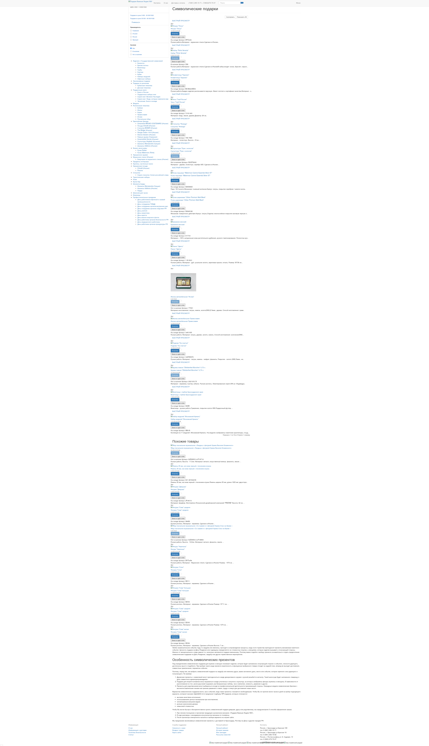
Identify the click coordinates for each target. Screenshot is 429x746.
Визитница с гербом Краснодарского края (186, 394)
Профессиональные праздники (144, 197)
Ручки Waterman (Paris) (145, 152)
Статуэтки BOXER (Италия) (147, 128)
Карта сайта (176, 732)
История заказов (222, 730)
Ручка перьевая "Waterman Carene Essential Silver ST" (190, 175)
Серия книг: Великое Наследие (148, 96)
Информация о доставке (137, 730)
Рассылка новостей (223, 734)
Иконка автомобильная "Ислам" (182, 297)
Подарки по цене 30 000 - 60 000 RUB (142, 18)
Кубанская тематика (144, 85)
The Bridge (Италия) (144, 130)
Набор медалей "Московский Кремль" (184, 419)
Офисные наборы (144, 79)
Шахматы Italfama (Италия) (147, 146)
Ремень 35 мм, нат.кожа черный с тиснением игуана (190, 468)
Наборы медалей (143, 76)
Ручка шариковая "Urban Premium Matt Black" (187, 200)
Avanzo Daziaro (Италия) (146, 135)
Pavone (140, 170)
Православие (142, 114)
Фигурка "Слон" (176, 570)
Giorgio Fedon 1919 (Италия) (148, 132)
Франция (135, 40)
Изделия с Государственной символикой (148, 61)
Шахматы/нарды (139, 184)
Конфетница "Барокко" (179, 77)
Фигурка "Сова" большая (180, 590)
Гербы (139, 70)
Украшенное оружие (140, 155)
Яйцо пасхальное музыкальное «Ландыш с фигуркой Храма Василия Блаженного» (201, 448)
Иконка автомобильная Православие (184, 321)
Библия (140, 108)
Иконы (139, 110)
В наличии (136, 51)
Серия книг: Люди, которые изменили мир (152, 99)
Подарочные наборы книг (146, 94)
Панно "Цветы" (176, 249)
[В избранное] (180, 32)
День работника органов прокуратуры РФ (152, 224)
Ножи (135, 179)
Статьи (131, 734)
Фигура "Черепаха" (178, 549)
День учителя (142, 211)
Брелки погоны (142, 65)
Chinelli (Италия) (143, 168)
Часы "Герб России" (178, 102)
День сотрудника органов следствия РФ (152, 208)
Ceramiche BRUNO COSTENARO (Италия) (152, 123)
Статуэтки (136, 173)
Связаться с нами (178, 728)
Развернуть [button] (136, 22)
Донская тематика (144, 88)
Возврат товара (178, 730)
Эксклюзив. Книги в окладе (147, 101)
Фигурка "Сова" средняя (179, 510)
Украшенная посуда (140, 166)
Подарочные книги (140, 90)
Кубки (139, 74)
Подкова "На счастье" (178, 345)
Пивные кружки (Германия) (147, 137)
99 (242, 17)
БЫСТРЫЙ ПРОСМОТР (181, 20)
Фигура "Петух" (176, 28)
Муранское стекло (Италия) (143, 157)
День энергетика (143, 213)
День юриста (142, 215)
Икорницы (136, 195)
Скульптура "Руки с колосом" (181, 151)
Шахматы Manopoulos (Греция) (148, 143)
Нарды (139, 190)
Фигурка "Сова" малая (179, 632)
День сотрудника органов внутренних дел (152, 206)
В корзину (175, 33)
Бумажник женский (177, 224)
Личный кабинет (222, 728)
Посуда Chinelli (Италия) (146, 126)
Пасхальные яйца (143, 119)
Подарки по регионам (141, 83)
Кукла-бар (136, 181)
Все (134, 48)
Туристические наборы (141, 177)
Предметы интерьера (141, 161)
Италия (135, 34)
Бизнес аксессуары (140, 148)
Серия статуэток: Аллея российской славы (153, 175)
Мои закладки (221, 732)
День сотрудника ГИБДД (146, 204)
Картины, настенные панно (143, 164)
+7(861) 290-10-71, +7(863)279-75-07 (202, 3)
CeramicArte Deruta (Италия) (147, 139)
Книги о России (142, 92)
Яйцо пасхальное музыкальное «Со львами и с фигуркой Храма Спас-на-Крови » (201, 528)
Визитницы (141, 67)
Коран (139, 112)
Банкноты (140, 63)
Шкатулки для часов (140, 193)
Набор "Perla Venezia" (179, 53)
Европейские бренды (140, 121)
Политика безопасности (137, 732)
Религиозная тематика (141, 105)
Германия (136, 31)
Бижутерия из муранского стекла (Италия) (152, 159)
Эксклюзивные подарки (141, 81)
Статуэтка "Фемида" (178, 126)
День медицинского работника (148, 222)
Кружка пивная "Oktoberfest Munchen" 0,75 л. (187, 370)
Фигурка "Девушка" (177, 489)
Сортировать (230, 17)
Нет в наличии (137, 54)
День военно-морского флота (148, 217)
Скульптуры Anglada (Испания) (148, 141)
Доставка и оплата (178, 3)
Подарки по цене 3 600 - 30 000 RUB (142, 15)
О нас (166, 3)
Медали (136, 103)
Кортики (140, 72)
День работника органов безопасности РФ (152, 219)
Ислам (139, 117)
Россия (135, 37)
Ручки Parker (142, 150)
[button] (292, 1)
